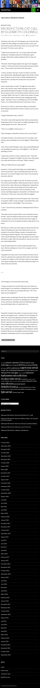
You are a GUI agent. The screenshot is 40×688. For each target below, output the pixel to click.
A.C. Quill (3, 363)
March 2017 (4, 554)
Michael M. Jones (20, 35)
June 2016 (4, 584)
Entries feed (4, 670)
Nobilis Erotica (9, 386)
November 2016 (5, 567)
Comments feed (5, 674)
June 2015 (4, 624)
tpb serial (6, 391)
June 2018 (4, 503)
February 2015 (5, 638)
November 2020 (5, 459)
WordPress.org (5, 677)
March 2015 (4, 634)
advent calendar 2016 (15, 362)
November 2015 (5, 607)
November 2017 (5, 527)
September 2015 (6, 614)
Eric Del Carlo (29, 370)
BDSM (21, 365)
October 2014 (5, 651)
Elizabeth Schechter (17, 370)
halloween (30, 373)
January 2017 (5, 560)
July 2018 (3, 500)
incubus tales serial (10, 378)
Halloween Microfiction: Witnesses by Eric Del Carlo (16, 427)
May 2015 (4, 628)
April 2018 (4, 510)
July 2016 (3, 580)
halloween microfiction (14, 375)
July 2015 (3, 621)
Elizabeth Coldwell (8, 340)
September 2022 (6, 446)
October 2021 (5, 452)
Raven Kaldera (32, 387)
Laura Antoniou (18, 381)
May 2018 (4, 506)
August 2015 (5, 618)
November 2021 (5, 449)
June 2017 (4, 543)
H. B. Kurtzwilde (21, 373)
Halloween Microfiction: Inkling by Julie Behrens (15, 430)
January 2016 (5, 601)
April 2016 (4, 591)
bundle (34, 365)
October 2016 (5, 570)
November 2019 (5, 473)
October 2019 (5, 476)
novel (19, 387)
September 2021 (6, 456)
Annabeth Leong (29, 363)
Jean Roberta (24, 379)
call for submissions (13, 368)
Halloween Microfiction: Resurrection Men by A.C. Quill (17, 415)
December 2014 (5, 645)
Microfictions (6, 25)
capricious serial (29, 367)
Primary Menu (38, 10)
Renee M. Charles (5, 389)
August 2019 (5, 479)
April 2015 (4, 631)
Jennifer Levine (31, 379)
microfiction (7, 383)
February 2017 (5, 557)
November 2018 (5, 486)
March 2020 (4, 469)
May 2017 (4, 547)
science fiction (14, 389)
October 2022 (5, 442)
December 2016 (5, 564)
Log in (2, 667)
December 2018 (5, 483)
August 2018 (5, 496)
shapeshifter (21, 389)
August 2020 (5, 466)
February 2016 (5, 597)
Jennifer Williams (5, 381)
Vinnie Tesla (20, 392)
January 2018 (5, 520)
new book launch (19, 384)
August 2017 (5, 537)
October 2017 (5, 530)
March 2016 (4, 594)
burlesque (3, 368)
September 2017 (6, 533)
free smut (11, 373)
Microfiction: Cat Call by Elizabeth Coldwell (19, 30)
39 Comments (32, 35)
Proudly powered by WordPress (9, 685)
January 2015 (5, 641)
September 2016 (6, 574)
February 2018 (5, 516)
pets (22, 387)
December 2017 (5, 523)
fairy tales (35, 370)
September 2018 (6, 493)
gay (16, 372)
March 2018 (4, 513)
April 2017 (4, 550)
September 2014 (6, 655)
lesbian (24, 381)
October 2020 (5, 463)
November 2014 (5, 648)
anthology (5, 365)
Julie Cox (12, 381)
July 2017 (3, 540)
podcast (26, 387)
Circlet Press (6, 10)
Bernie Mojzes (27, 365)
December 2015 (5, 604)
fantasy (4, 373)
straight (34, 389)
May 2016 (4, 587)
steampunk (28, 389)
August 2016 (5, 577)
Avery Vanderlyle (13, 365)
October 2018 (5, 490)
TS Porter (14, 392)
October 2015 (5, 611)
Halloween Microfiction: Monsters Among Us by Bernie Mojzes (19, 423)
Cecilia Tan (4, 370)
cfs (9, 370)
